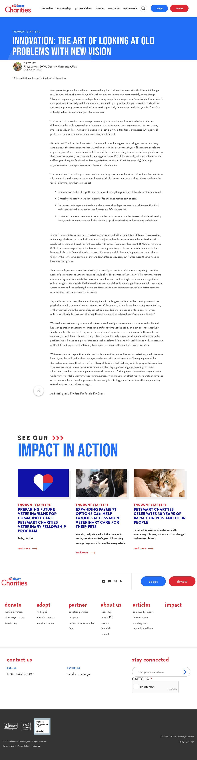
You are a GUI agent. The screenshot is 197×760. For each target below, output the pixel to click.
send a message (78, 674)
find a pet (42, 612)
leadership (106, 612)
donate (179, 8)
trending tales (140, 623)
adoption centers (46, 617)
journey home (140, 617)
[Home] (18, 8)
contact (105, 634)
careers (105, 623)
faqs (71, 628)
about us (100, 8)
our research (130, 8)
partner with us (83, 8)
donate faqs (11, 623)
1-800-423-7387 (20, 674)
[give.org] (12, 726)
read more (24, 548)
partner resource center (81, 623)
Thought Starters (26, 31)
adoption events (45, 623)
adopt (160, 8)
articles (142, 604)
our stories (114, 8)
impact (173, 604)
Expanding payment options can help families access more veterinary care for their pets (98, 518)
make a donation (14, 612)
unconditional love (143, 628)
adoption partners (78, 612)
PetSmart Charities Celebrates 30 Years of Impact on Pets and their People (160, 516)
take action (46, 8)
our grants (74, 617)
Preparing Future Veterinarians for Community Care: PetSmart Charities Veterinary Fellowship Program (42, 520)
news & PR (107, 617)
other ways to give (14, 617)
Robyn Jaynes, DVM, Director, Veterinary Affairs (50, 66)
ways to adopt (63, 8)
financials (106, 628)
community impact (143, 612)
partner (78, 604)
